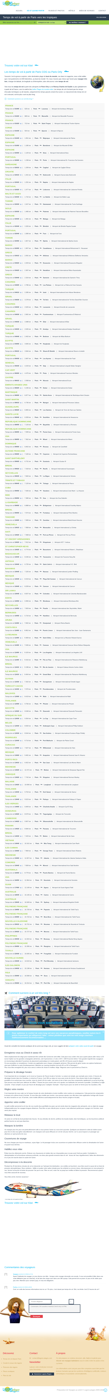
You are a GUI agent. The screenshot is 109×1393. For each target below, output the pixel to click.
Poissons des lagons (10, 1367)
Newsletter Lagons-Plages (42, 1374)
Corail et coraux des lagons (12, 1363)
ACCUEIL (19, 11)
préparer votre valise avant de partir (81, 1046)
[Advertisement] (54, 44)
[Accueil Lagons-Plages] (11, 3)
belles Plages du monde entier (42, 89)
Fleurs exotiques (8, 1371)
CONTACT (102, 11)
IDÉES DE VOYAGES (86, 11)
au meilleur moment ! (77, 22)
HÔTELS (72, 11)
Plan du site (7, 1375)
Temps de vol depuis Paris (12, 1359)
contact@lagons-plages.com (42, 1358)
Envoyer (36, 1316)
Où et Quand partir (35, 11)
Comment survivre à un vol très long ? (20, 99)
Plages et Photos (56, 11)
